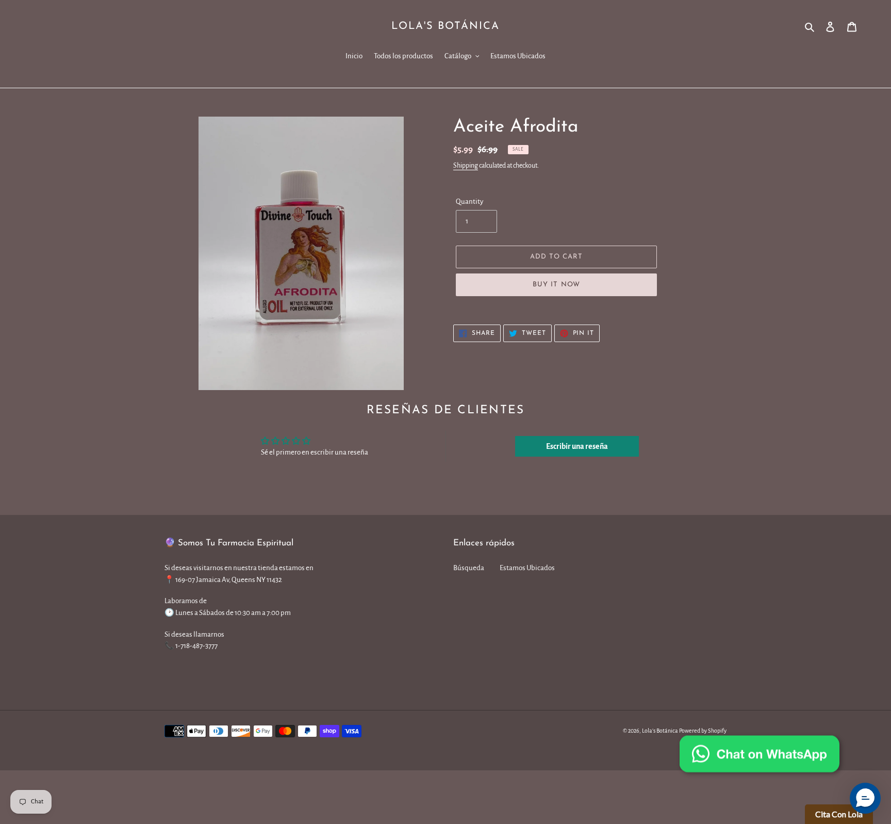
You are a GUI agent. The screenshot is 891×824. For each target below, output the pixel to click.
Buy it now (556, 284)
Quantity (469, 201)
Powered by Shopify (703, 731)
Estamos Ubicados (527, 568)
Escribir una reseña (577, 446)
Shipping (465, 165)
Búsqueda (468, 568)
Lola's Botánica (445, 26)
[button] (865, 798)
